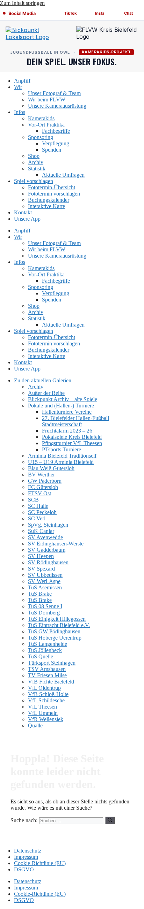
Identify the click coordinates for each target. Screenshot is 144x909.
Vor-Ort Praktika (46, 125)
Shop (33, 156)
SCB (33, 500)
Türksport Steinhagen (51, 663)
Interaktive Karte (46, 206)
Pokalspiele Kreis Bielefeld (72, 437)
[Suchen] (110, 820)
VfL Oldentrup (44, 688)
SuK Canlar (41, 531)
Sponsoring (40, 137)
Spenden (51, 150)
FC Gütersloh (43, 487)
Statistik (36, 168)
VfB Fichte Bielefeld (51, 682)
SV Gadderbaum (46, 550)
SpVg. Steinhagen (48, 525)
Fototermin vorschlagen (54, 194)
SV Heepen (41, 556)
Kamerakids (41, 118)
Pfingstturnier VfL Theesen (72, 443)
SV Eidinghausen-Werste (56, 544)
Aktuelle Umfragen (63, 175)
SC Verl (36, 518)
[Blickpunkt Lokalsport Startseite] (37, 34)
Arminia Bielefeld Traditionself (62, 456)
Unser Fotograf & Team (54, 93)
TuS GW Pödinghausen (54, 631)
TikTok (70, 13)
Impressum (26, 857)
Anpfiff (22, 81)
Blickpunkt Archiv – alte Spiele (62, 399)
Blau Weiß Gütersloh (51, 468)
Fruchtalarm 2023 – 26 (67, 431)
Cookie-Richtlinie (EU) (40, 863)
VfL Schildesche (46, 700)
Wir (18, 87)
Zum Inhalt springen (22, 3)
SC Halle (38, 506)
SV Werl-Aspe (44, 581)
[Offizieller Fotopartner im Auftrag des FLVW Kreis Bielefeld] (107, 35)
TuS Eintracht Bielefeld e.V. (59, 625)
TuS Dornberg (44, 613)
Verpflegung (55, 143)
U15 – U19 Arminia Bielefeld (61, 462)
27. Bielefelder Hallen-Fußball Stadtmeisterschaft (75, 421)
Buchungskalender (48, 200)
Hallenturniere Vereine (67, 412)
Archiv (35, 162)
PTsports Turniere (61, 449)
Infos (19, 112)
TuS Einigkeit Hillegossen (57, 619)
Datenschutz (27, 851)
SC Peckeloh (42, 512)
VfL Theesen (42, 707)
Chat (128, 13)
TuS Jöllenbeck (45, 650)
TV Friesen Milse (47, 675)
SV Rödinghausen (48, 562)
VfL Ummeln (43, 713)
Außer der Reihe (46, 393)
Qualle (35, 725)
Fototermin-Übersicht (51, 187)
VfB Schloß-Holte (48, 694)
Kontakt (23, 212)
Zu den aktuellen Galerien (42, 380)
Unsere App (27, 219)
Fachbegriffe (56, 131)
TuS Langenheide (47, 644)
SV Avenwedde (45, 537)
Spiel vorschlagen (33, 181)
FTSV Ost (39, 493)
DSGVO (24, 869)
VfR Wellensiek (45, 719)
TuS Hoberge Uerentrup (54, 638)
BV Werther (41, 475)
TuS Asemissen (45, 587)
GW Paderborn (45, 481)
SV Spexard (41, 569)
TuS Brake (40, 594)
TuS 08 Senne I (45, 606)
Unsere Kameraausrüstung (57, 106)
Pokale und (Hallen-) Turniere (61, 405)
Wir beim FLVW (46, 99)
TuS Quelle (40, 656)
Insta (99, 13)
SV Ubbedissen (45, 575)
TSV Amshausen (47, 669)
